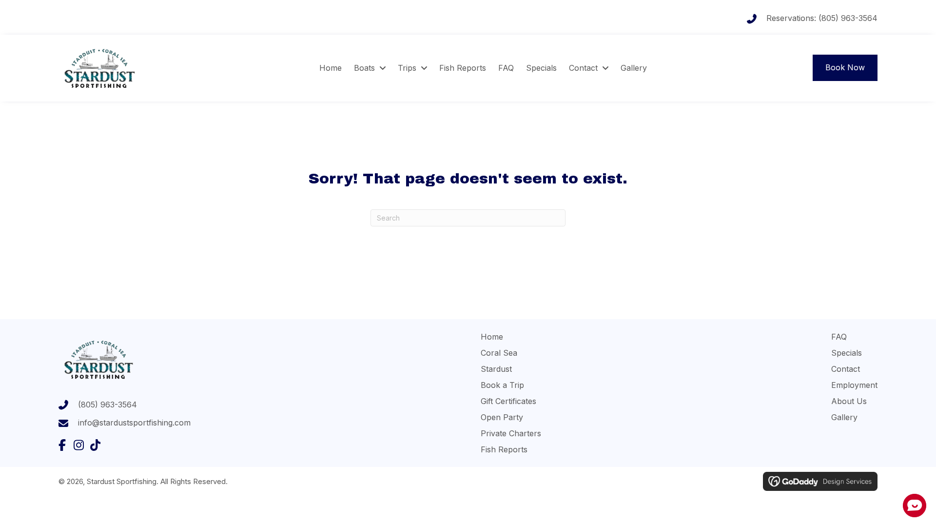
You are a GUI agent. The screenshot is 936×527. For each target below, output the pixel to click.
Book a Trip (502, 385)
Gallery (844, 417)
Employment (854, 385)
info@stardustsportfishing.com (134, 422)
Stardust (496, 369)
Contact (845, 369)
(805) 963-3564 (848, 18)
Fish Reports (504, 449)
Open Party (502, 417)
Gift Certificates (508, 401)
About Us (849, 401)
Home (492, 337)
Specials (846, 353)
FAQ (839, 337)
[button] (62, 445)
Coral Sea (499, 353)
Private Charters (511, 433)
